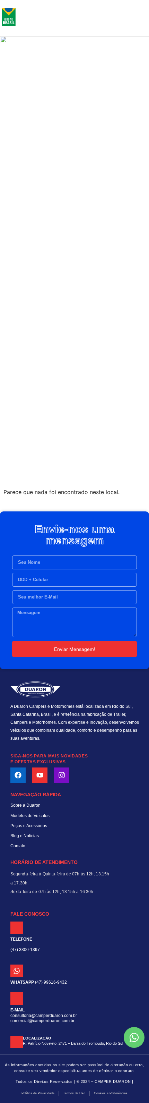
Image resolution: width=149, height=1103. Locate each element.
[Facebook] (18, 775)
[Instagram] (61, 775)
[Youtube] (39, 775)
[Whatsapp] (16, 971)
